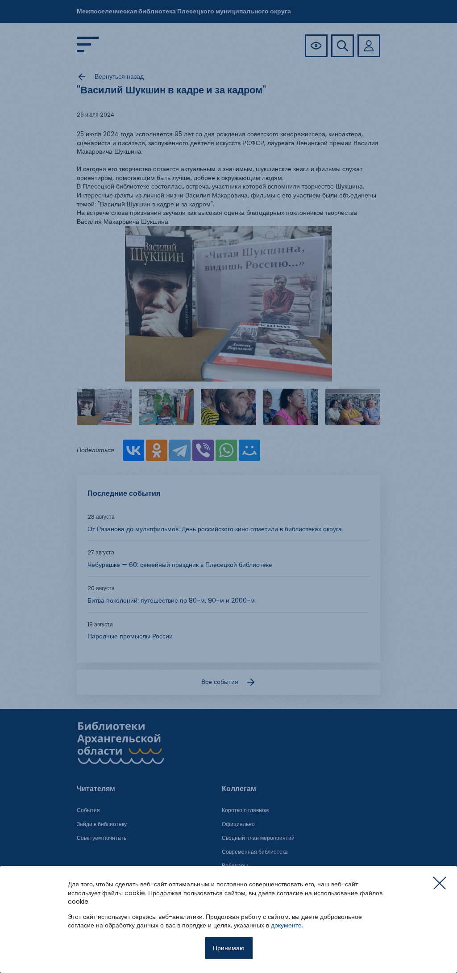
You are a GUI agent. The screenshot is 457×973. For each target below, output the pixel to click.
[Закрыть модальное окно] (439, 883)
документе (286, 925)
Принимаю (229, 948)
